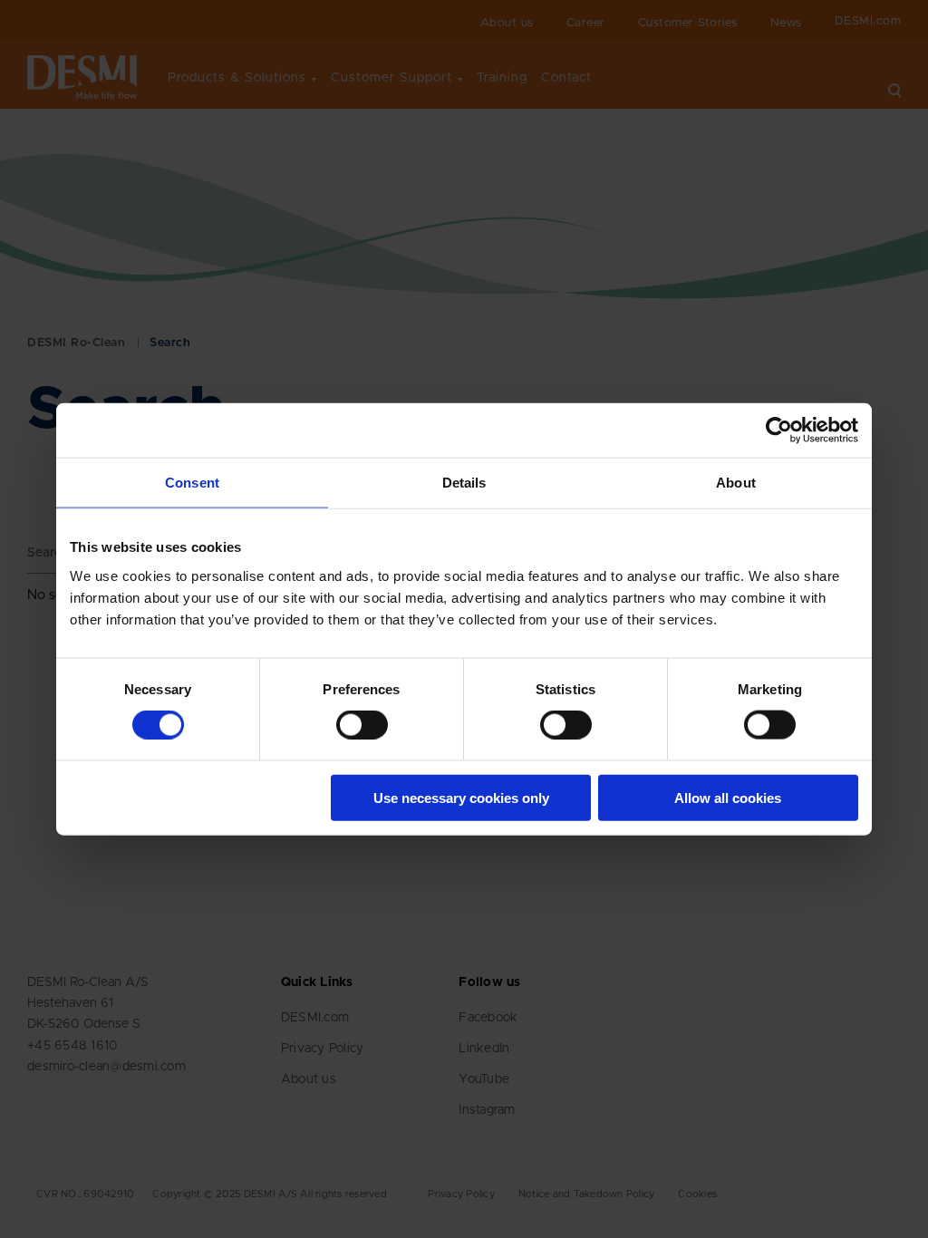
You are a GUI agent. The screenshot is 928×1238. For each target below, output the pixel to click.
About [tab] (736, 482)
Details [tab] (464, 482)
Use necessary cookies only (461, 797)
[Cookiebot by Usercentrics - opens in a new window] (779, 430)
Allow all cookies (727, 797)
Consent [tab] (192, 482)
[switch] (347, 721)
